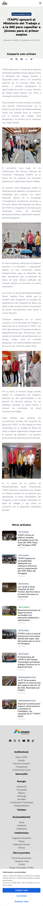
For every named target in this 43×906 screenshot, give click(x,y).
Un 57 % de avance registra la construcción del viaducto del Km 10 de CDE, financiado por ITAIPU (29, 685)
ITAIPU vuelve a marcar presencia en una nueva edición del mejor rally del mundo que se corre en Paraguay (29, 638)
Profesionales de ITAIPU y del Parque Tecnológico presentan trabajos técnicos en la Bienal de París (29, 662)
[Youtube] (23, 740)
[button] (40, 3)
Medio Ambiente (24, 607)
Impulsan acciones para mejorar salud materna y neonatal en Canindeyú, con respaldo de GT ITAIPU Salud (29, 710)
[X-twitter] (19, 740)
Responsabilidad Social (21, 14)
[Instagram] (14, 740)
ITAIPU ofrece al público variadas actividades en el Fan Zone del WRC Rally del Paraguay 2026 (28, 540)
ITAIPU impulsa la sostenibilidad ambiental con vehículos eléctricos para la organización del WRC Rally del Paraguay (27, 566)
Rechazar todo (21, 901)
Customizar (21, 896)
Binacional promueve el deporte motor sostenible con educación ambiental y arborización (29, 615)
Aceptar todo (21, 890)
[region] (21, 887)
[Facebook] (10, 740)
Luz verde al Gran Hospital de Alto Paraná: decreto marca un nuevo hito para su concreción (29, 592)
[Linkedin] (28, 740)
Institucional (24, 532)
